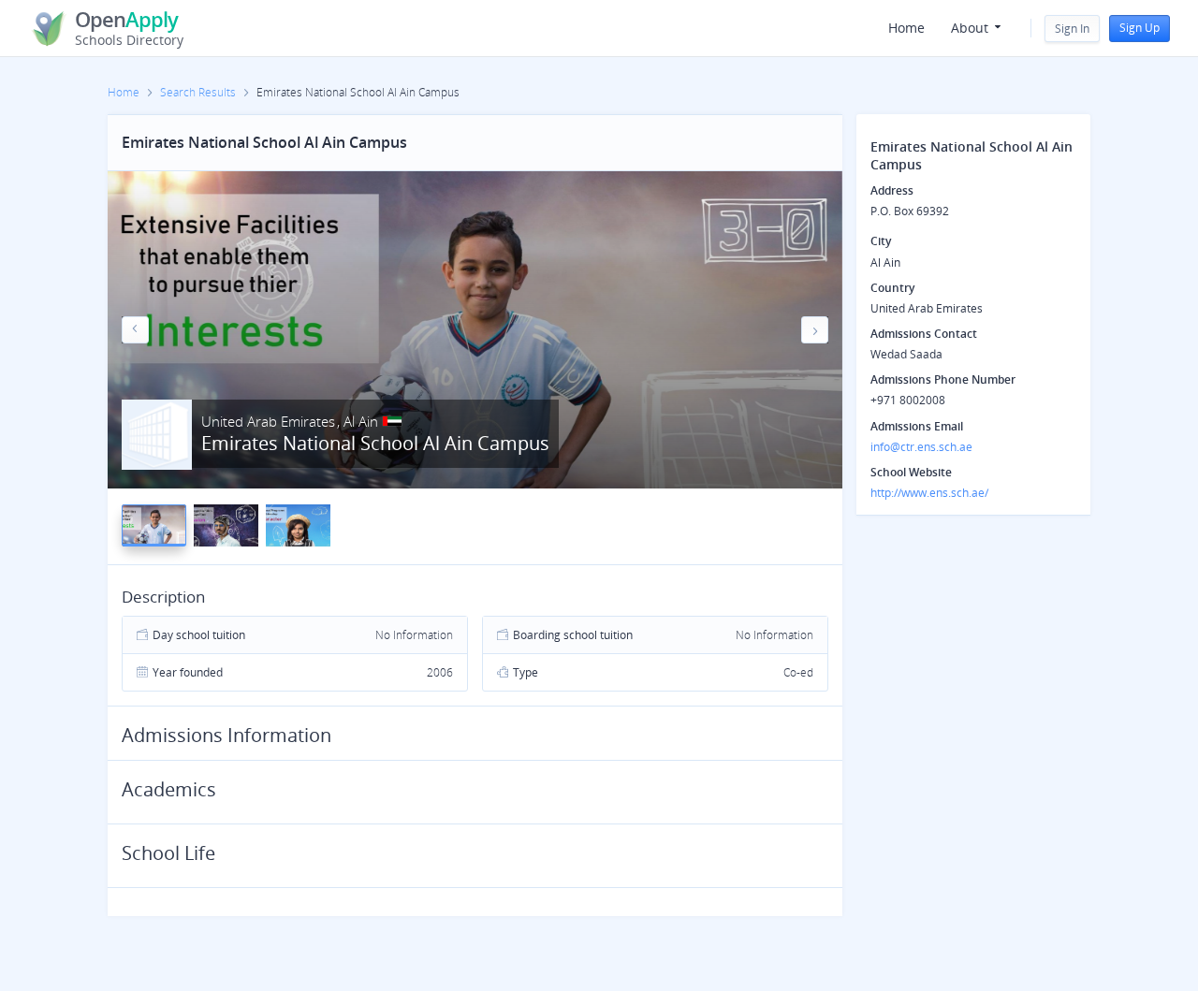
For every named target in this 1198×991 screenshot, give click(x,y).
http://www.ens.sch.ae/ (929, 493)
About (971, 27)
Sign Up (1139, 28)
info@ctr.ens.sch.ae (921, 447)
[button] (135, 329)
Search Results (198, 92)
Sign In (1072, 28)
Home (906, 27)
